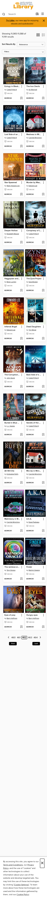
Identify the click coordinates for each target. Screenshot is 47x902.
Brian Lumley (11, 282)
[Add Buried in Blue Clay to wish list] (21, 434)
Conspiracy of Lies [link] (34, 230)
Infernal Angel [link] (10, 327)
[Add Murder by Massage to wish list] (43, 194)
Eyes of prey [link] (9, 615)
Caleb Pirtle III (12, 90)
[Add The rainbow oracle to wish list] (21, 579)
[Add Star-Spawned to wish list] (21, 194)
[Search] (3, 14)
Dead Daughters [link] (33, 327)
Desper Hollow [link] (10, 230)
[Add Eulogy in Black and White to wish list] (21, 98)
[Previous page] (8, 637)
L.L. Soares (11, 426)
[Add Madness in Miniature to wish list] (43, 146)
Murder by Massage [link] (34, 182)
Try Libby (10, 20)
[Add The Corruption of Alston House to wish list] (21, 386)
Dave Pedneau (34, 522)
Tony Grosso (11, 570)
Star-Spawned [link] (10, 182)
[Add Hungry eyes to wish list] (43, 627)
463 (30, 637)
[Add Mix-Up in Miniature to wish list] (43, 483)
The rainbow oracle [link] (12, 567)
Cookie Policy (23, 894)
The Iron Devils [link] (33, 86)
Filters (6, 52)
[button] (38, 35)
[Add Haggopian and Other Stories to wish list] (21, 290)
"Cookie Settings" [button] (21, 884)
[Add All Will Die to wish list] (21, 483)
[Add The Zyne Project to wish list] (43, 290)
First (13, 643)
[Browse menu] (42, 14)
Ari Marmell (33, 90)
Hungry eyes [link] (32, 615)
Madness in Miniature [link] (34, 134)
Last (36, 643)
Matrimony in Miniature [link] (12, 519)
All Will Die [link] (9, 471)
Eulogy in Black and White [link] (12, 86)
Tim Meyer (32, 330)
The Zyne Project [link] (33, 279)
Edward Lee (33, 186)
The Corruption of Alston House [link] (12, 375)
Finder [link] (29, 567)
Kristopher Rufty (12, 474)
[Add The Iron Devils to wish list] (43, 98)
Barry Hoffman (12, 618)
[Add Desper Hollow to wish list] (21, 242)
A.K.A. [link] (29, 519)
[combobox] (18, 14)
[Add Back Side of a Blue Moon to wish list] (43, 386)
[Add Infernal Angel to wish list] (21, 338)
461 (18, 637)
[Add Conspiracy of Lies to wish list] (43, 242)
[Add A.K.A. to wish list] (43, 531)
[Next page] (40, 637)
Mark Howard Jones (14, 186)
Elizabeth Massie (13, 234)
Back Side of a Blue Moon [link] (34, 375)
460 (13, 637)
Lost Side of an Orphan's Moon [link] (12, 134)
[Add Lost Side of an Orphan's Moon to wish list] (21, 146)
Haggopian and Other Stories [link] (12, 279)
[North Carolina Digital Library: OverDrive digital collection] (23, 5)
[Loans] (37, 14)
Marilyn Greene (34, 570)
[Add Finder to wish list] (43, 579)
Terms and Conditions (13, 865)
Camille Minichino (35, 138)
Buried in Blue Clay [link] (12, 423)
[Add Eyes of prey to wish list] (21, 627)
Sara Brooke (33, 282)
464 (36, 637)
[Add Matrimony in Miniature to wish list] (21, 531)
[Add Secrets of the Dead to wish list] (43, 434)
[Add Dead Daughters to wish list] (43, 338)
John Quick (11, 378)
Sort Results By (8, 44)
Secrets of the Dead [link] (34, 423)
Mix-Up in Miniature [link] (34, 471)
